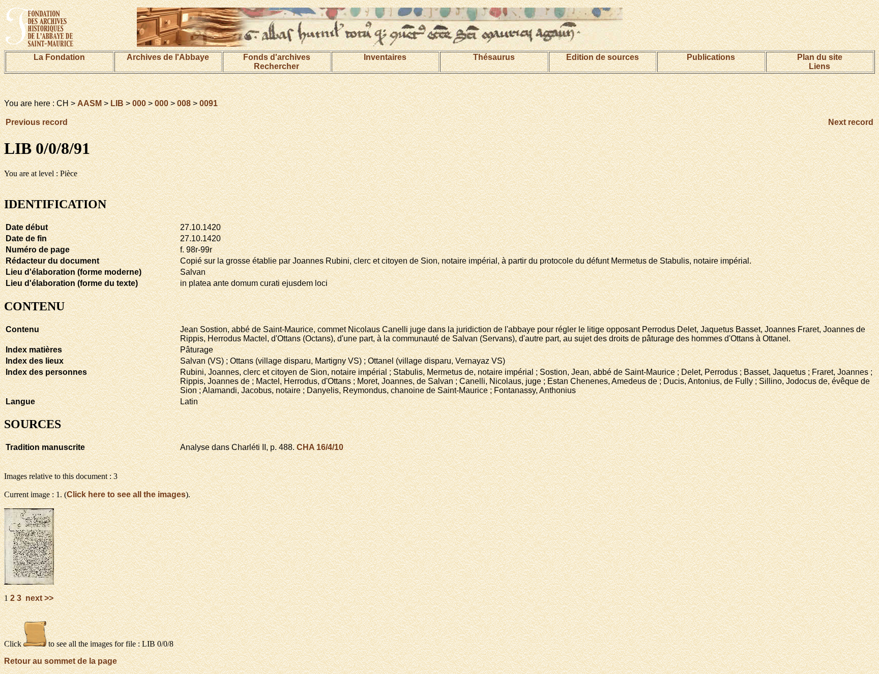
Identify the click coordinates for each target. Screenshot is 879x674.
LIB (117, 103)
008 (184, 103)
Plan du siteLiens (819, 62)
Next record (850, 122)
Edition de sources (602, 57)
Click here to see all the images (126, 494)
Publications (711, 57)
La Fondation (59, 57)
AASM (89, 103)
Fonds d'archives (276, 57)
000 (139, 103)
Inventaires (385, 57)
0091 (208, 103)
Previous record (37, 122)
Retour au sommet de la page (60, 661)
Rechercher (276, 66)
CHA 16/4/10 (320, 447)
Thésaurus (494, 57)
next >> (38, 598)
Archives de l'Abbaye (168, 57)
